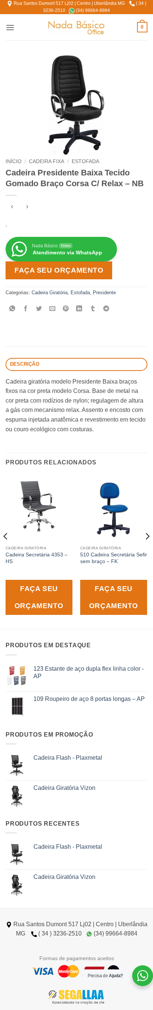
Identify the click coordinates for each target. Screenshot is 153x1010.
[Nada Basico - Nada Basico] (77, 27)
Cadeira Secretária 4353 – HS (37, 558)
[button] (10, 27)
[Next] (147, 551)
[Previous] (5, 551)
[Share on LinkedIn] (79, 309)
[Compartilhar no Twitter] (39, 309)
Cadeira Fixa (46, 161)
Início (14, 161)
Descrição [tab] (24, 364)
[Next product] (12, 207)
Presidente (104, 292)
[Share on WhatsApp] (12, 309)
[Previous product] (27, 207)
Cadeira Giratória (50, 292)
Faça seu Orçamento (58, 270)
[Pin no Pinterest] (66, 309)
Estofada (85, 161)
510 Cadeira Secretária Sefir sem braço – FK (113, 558)
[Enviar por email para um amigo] (52, 309)
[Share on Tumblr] (93, 309)
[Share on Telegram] (106, 309)
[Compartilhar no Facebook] (26, 309)
